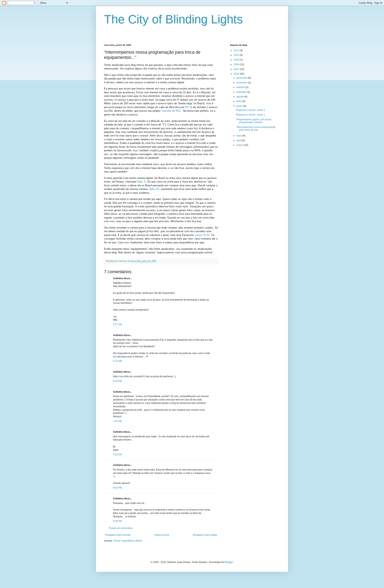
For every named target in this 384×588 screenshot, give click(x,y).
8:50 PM (117, 487)
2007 (237, 69)
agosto (240, 96)
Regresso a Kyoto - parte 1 (250, 114)
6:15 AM (117, 361)
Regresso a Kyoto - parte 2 (250, 110)
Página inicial (161, 535)
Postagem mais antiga (205, 535)
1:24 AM (117, 421)
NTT (187, 107)
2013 (237, 50)
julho (239, 101)
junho (239, 106)
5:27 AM (117, 324)
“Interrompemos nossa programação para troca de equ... (256, 128)
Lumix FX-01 (202, 235)
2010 (237, 55)
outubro (240, 87)
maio (239, 135)
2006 (237, 73)
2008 (237, 64)
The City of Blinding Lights (173, 19)
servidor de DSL (171, 110)
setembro (241, 92)
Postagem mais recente (118, 535)
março (240, 145)
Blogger (229, 562)
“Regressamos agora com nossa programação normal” (253, 121)
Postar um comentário (121, 528)
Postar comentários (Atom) (127, 540)
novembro (242, 82)
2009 (237, 59)
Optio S (141, 181)
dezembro (242, 77)
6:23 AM (117, 454)
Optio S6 (154, 189)
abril (239, 140)
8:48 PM (117, 521)
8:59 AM (117, 381)
